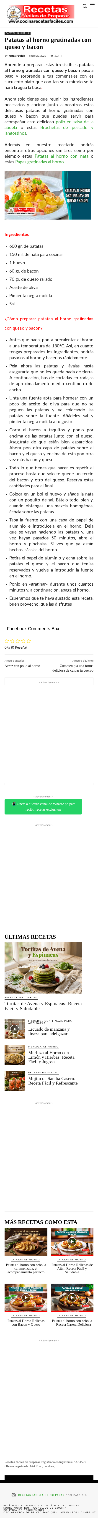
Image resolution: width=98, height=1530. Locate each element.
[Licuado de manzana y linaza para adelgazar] (15, 1029)
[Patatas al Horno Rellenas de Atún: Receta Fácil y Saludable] (72, 1242)
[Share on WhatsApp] (68, 1524)
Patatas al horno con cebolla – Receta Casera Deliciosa (72, 1322)
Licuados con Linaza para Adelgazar (50, 1022)
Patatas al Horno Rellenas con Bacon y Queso (26, 1322)
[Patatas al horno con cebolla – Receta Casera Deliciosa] (72, 1298)
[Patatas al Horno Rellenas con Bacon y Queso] (26, 1298)
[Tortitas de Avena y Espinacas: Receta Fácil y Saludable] (43, 967)
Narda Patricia (17, 56)
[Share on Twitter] (29, 1524)
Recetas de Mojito (43, 1073)
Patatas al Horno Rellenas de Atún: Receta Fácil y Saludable (72, 1268)
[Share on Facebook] (10, 1524)
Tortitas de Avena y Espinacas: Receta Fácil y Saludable (43, 1006)
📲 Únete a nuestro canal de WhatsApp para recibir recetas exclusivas (43, 806)
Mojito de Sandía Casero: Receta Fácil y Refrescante (53, 1080)
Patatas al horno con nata (61, 156)
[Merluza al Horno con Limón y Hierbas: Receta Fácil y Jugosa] (15, 1055)
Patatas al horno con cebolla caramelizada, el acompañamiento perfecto (26, 1268)
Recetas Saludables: (21, 997)
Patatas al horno (17, 33)
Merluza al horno (43, 1047)
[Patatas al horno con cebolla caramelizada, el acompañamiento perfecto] (26, 1242)
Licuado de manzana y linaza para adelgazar (49, 1031)
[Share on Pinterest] (49, 1524)
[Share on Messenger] (88, 1524)
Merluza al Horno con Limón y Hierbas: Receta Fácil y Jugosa (51, 1057)
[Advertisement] (49, 734)
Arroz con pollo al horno (22, 666)
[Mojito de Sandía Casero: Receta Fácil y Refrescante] (15, 1081)
